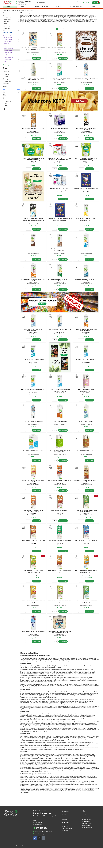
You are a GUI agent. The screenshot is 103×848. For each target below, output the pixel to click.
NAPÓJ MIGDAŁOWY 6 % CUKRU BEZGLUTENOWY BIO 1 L (33, 280)
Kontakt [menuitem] (93, 6)
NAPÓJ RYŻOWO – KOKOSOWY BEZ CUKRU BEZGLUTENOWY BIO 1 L (33, 360)
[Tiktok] (43, 838)
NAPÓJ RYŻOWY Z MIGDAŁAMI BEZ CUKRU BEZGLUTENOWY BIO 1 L (86, 330)
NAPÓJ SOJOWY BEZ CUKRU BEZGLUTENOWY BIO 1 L (86, 541)
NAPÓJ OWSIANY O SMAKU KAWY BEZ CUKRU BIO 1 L (86, 481)
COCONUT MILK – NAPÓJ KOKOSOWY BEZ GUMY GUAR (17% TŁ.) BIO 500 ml (86, 189)
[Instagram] (39, 838)
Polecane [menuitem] (24, 6)
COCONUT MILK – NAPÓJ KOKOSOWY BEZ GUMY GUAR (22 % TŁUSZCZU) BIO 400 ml (33, 48)
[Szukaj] (76, 3)
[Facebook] (35, 838)
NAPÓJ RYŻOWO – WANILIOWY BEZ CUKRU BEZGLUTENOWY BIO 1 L (86, 511)
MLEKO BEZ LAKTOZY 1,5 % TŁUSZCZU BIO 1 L (33, 631)
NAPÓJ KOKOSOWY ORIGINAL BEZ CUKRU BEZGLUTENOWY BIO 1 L (60, 79)
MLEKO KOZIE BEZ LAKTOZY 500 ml (59, 128)
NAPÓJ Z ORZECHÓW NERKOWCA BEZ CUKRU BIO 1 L (33, 481)
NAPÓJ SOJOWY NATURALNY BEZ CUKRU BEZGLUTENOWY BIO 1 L (60, 451)
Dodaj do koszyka (36, 58)
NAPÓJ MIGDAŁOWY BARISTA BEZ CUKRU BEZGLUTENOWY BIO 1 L (86, 129)
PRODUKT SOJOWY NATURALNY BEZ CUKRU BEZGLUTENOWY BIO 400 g (86, 159)
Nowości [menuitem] (59, 6)
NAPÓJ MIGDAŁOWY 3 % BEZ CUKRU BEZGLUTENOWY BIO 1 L (33, 330)
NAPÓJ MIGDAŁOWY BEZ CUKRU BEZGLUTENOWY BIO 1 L (86, 390)
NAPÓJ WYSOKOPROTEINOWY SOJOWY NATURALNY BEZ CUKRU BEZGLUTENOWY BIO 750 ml (33, 219)
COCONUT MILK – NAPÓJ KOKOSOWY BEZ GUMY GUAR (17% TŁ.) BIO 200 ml (60, 219)
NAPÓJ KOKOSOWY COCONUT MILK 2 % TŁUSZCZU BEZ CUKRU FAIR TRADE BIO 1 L (33, 420)
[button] (12, 6)
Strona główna (6, 10)
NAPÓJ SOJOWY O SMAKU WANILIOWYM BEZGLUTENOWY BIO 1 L (86, 219)
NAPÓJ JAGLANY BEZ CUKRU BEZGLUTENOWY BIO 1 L (33, 601)
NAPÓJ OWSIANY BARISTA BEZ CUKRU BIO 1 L (33, 128)
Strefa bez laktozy (15, 10)
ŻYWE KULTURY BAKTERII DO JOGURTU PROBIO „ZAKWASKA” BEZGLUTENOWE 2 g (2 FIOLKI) (59, 159)
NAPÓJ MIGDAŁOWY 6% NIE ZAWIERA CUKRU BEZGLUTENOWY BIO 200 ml (60, 420)
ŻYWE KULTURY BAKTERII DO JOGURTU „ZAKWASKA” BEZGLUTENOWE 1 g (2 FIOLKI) (60, 189)
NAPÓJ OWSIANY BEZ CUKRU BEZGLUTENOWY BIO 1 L (59, 48)
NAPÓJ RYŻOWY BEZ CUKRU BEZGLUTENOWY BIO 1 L (60, 541)
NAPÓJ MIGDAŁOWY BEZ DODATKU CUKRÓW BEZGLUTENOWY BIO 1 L (86, 571)
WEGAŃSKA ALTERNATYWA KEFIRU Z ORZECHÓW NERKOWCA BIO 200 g (33, 79)
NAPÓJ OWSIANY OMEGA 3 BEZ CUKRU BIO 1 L (59, 480)
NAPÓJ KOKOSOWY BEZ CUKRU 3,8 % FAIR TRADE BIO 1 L (86, 79)
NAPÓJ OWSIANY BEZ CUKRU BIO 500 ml (33, 450)
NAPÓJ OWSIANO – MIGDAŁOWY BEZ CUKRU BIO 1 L (59, 571)
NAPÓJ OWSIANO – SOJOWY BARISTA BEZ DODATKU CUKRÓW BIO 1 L (33, 511)
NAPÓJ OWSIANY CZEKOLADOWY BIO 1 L (33, 249)
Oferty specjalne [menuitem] (41, 6)
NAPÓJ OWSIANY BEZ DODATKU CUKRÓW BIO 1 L (33, 389)
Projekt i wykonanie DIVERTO (94, 845)
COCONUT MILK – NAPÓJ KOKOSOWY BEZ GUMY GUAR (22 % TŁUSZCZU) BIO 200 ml (60, 632)
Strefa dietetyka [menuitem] (76, 6)
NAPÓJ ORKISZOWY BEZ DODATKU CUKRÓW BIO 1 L (59, 601)
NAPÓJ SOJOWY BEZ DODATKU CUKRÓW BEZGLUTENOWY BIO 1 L (86, 360)
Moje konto (65, 822)
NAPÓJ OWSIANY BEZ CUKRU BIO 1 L (86, 450)
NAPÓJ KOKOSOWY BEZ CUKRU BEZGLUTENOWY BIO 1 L (86, 280)
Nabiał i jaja (23, 10)
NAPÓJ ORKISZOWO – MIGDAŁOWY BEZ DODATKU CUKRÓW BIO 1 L (33, 571)
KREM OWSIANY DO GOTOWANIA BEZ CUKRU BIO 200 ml (86, 249)
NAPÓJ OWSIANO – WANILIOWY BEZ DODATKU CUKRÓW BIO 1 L (33, 541)
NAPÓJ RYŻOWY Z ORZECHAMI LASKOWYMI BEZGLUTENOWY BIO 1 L (59, 249)
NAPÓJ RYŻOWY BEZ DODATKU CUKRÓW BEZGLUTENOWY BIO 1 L (60, 390)
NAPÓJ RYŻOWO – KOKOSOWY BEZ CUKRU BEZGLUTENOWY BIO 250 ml (86, 420)
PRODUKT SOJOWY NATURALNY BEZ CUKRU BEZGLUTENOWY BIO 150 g (33, 159)
